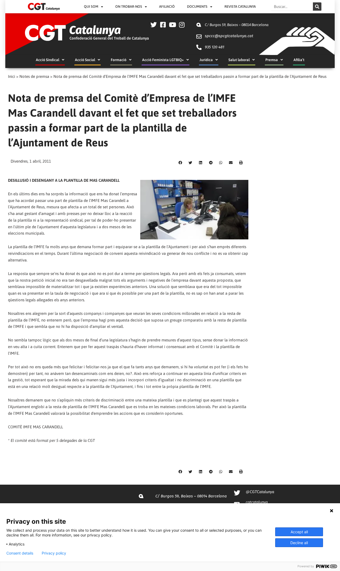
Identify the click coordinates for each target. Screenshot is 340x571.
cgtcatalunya (257, 502)
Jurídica (206, 60)
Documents (197, 7)
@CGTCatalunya (260, 491)
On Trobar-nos (128, 7)
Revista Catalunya (240, 7)
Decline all (299, 542)
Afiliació (167, 7)
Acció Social (85, 60)
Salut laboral (239, 60)
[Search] (317, 6)
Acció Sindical (47, 60)
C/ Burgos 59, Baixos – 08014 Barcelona (237, 25)
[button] (180, 163)
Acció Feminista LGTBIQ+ (163, 60)
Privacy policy (54, 553)
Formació (118, 60)
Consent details (19, 553)
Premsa (271, 60)
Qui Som (91, 7)
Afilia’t (299, 60)
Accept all (299, 532)
